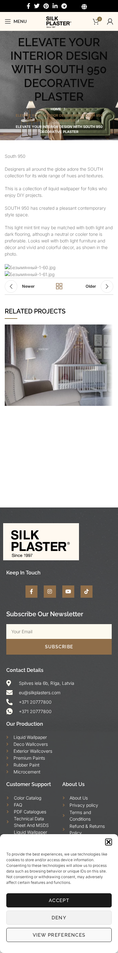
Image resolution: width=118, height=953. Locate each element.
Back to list (59, 286)
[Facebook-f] (31, 591)
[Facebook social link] (28, 6)
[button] (108, 842)
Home (56, 109)
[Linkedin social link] (55, 6)
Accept (59, 900)
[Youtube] (68, 591)
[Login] (110, 21)
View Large (108, 329)
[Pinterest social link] (46, 6)
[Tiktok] (87, 591)
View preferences (59, 935)
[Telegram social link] (64, 6)
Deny (59, 918)
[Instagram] (50, 591)
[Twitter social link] (37, 6)
